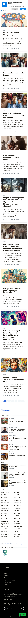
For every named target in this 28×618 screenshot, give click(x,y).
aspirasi (11, 427)
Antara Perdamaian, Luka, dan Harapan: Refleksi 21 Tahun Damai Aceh (17, 474)
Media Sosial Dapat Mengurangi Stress (11, 34)
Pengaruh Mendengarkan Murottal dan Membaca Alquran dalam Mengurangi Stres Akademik (13, 202)
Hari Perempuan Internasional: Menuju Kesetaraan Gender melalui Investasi (17, 448)
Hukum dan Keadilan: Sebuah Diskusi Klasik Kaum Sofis (17, 456)
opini (4, 30)
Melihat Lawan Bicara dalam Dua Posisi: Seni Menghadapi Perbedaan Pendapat (17, 421)
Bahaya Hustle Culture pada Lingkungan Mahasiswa (12, 290)
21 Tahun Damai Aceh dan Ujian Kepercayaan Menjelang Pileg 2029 (18, 482)
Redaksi (6, 575)
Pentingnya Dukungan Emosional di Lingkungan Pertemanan (13, 115)
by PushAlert (4, 10)
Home (5, 571)
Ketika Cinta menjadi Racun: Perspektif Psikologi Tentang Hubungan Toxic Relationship (11, 335)
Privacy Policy (7, 582)
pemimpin (15, 427)
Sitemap (6, 584)
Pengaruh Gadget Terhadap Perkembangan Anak (13, 379)
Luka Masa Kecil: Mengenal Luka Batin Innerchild (12, 157)
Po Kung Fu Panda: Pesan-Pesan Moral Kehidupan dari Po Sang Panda (17, 438)
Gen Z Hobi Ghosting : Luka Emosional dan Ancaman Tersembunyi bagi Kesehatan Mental (12, 247)
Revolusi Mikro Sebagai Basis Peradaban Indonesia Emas (17, 429)
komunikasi (11, 418)
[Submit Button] (22, 608)
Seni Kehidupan (12, 435)
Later (15, 9)
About (5, 573)
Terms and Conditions (9, 580)
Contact (6, 578)
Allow (23, 9)
